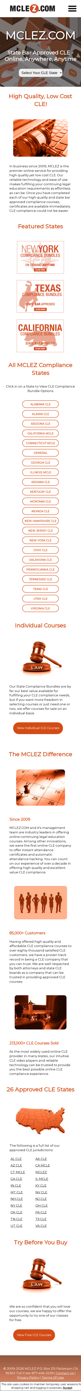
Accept (67, 1388)
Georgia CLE (40, 462)
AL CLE (16, 1159)
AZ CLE (16, 1165)
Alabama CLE (41, 404)
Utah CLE (40, 598)
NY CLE (16, 1205)
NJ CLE (41, 1199)
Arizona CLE (40, 423)
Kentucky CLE (40, 492)
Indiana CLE (40, 482)
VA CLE (41, 1226)
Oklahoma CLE (40, 560)
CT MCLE (18, 1172)
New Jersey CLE (40, 530)
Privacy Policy (28, 1377)
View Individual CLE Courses (38, 728)
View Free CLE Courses (34, 1335)
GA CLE (16, 1179)
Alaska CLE (40, 414)
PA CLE (41, 1212)
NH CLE (17, 1199)
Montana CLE (40, 501)
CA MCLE (42, 1165)
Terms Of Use (52, 1377)
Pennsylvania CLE (40, 569)
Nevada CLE (40, 511)
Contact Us (65, 1373)
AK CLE (41, 1159)
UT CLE (16, 1226)
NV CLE (41, 1192)
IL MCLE (41, 1179)
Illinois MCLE (40, 472)
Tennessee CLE (40, 579)
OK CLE (16, 1212)
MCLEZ (41, 1172)
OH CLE (41, 1205)
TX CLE (41, 1219)
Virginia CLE (40, 608)
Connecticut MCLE (40, 443)
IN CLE (16, 1185)
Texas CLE (40, 589)
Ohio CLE (40, 550)
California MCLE (40, 433)
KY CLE (41, 1185)
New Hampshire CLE (41, 521)
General (40, 453)
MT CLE (17, 1192)
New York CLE (41, 540)
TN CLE (16, 1219)
